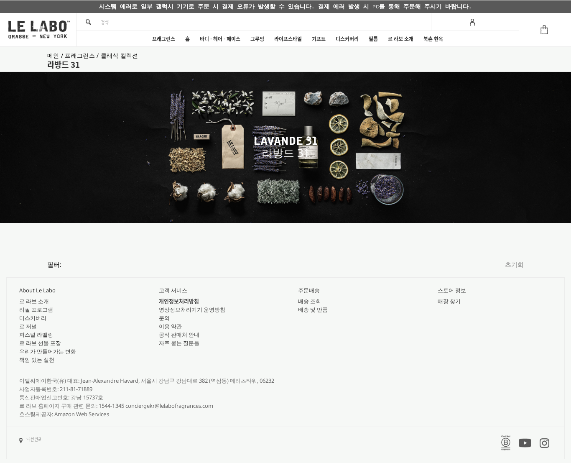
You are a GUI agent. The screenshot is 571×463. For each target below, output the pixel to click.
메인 (54, 55)
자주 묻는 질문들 (179, 343)
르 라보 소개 (400, 39)
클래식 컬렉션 (119, 55)
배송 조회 (309, 301)
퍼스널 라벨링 (36, 334)
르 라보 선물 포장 (40, 343)
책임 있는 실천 (36, 359)
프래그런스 (163, 39)
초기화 (514, 264)
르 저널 (28, 326)
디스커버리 (347, 39)
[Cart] (545, 29)
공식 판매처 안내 (179, 334)
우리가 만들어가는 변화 (47, 351)
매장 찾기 (449, 301)
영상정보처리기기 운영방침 (192, 309)
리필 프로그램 (36, 309)
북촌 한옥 (433, 39)
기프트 (319, 39)
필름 (373, 39)
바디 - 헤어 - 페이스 (220, 39)
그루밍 (257, 39)
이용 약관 (170, 326)
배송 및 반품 (313, 309)
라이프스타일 (288, 39)
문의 (164, 318)
